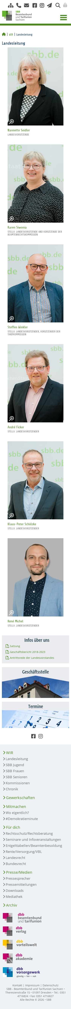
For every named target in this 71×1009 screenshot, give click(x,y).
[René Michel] (35, 577)
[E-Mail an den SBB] (25, 5)
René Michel (15, 621)
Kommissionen (18, 783)
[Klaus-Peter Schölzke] (35, 480)
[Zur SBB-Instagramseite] (40, 5)
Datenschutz (51, 985)
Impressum (32, 985)
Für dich (13, 827)
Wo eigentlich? (17, 812)
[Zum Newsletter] (48, 5)
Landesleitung (17, 759)
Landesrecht (15, 857)
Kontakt (17, 985)
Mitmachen (16, 806)
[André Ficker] (35, 383)
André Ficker (16, 427)
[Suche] (56, 5)
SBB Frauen (15, 771)
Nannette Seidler (19, 130)
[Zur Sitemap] (9, 5)
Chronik (12, 789)
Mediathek (14, 896)
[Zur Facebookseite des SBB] (33, 5)
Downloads (15, 890)
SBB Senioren (16, 777)
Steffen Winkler (18, 327)
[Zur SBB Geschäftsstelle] (17, 5)
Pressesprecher (18, 878)
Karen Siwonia (17, 227)
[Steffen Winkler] (35, 283)
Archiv (11, 905)
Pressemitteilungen (21, 884)
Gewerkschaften (20, 797)
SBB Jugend (15, 765)
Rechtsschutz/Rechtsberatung (29, 833)
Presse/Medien (19, 872)
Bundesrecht (16, 863)
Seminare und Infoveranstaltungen (33, 839)
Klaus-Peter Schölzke (22, 524)
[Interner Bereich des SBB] (64, 5)
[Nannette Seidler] (35, 86)
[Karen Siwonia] (35, 183)
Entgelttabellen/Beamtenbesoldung (34, 845)
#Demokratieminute (22, 818)
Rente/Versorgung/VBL (24, 851)
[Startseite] (4, 34)
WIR (11, 34)
